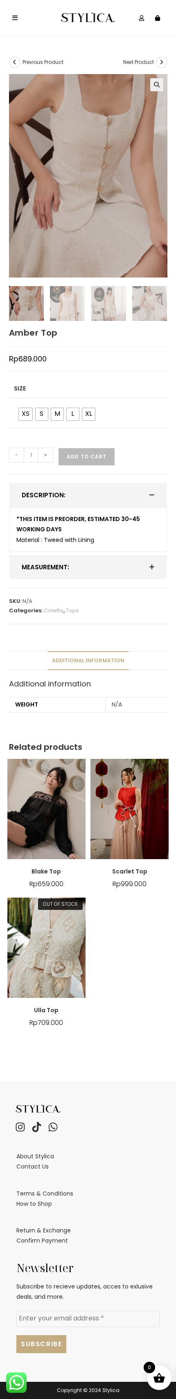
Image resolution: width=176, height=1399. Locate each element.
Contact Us (32, 1166)
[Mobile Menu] (15, 18)
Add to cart (86, 456)
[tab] (88, 495)
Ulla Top (46, 1010)
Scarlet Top (129, 871)
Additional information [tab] (88, 660)
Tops (72, 610)
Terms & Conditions (44, 1193)
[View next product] (161, 62)
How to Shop (34, 1204)
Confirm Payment (42, 1241)
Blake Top (46, 871)
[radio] (25, 414)
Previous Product (43, 62)
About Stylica (35, 1156)
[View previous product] (14, 62)
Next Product (138, 62)
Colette (53, 610)
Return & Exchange (43, 1230)
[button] (156, 84)
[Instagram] (20, 1127)
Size (20, 388)
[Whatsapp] (53, 1127)
